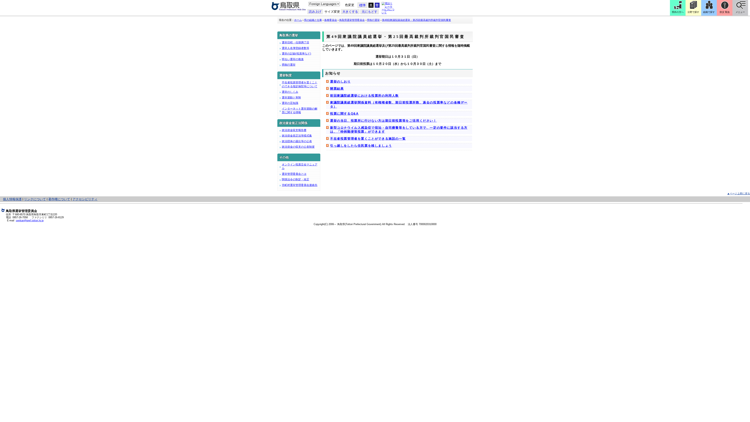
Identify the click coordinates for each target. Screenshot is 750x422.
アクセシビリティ (84, 199)
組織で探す (709, 12)
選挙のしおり (340, 81)
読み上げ (315, 11)
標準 (362, 5)
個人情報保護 (12, 199)
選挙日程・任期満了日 (295, 42)
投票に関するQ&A (344, 113)
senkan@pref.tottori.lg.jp (30, 220)
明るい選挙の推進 (293, 59)
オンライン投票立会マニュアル (299, 166)
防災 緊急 (725, 12)
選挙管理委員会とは (294, 173)
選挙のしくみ (290, 91)
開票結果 (337, 88)
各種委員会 (330, 20)
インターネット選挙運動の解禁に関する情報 (299, 110)
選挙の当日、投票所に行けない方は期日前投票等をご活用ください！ (383, 120)
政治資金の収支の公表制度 (298, 146)
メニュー (740, 12)
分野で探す (693, 12)
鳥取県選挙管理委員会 (352, 20)
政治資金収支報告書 (294, 130)
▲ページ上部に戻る (738, 193)
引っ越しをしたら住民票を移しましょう (361, 145)
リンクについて (35, 199)
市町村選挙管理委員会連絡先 (299, 185)
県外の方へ (678, 12)
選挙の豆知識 (290, 103)
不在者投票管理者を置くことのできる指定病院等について (299, 84)
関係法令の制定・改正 (295, 179)
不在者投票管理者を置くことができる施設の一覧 (368, 138)
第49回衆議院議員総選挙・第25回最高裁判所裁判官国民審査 (416, 20)
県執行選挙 (373, 20)
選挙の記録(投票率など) (296, 53)
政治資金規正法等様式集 (297, 135)
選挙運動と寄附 (291, 97)
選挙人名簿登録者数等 (295, 48)
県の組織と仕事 (313, 20)
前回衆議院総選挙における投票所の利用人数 (364, 95)
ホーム (298, 20)
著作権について (59, 199)
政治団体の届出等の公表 (297, 141)
